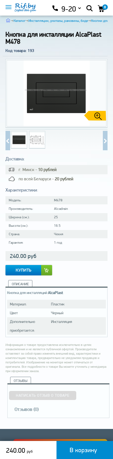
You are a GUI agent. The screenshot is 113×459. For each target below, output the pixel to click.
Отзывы (20, 381)
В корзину (83, 450)
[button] (101, 93)
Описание (20, 284)
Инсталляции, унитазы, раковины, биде (58, 21)
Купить (23, 270)
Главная (8, 20)
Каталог (20, 21)
